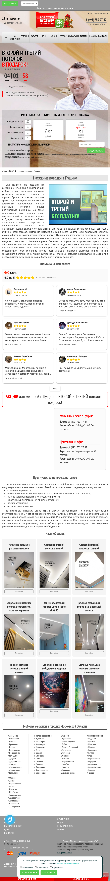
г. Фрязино (12, 777)
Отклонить (49, 872)
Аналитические (42, 867)
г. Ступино (91, 770)
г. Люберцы (65, 752)
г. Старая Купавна (94, 767)
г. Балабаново (13, 738)
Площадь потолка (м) (15, 121)
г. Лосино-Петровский (69, 747)
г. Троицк (90, 772)
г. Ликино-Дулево (68, 741)
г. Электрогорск (14, 797)
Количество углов (16, 127)
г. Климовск (39, 755)
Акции (54, 36)
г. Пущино (91, 747)
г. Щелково (12, 789)
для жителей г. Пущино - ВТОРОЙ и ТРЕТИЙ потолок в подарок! (55, 399)
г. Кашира (38, 752)
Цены (44, 36)
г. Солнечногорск (94, 764)
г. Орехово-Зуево (68, 772)
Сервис (63, 36)
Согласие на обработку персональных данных (76, 849)
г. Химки (11, 780)
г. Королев (38, 764)
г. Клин (37, 758)
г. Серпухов (91, 761)
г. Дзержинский (14, 761)
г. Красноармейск (41, 770)
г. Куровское (66, 738)
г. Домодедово (14, 770)
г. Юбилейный (13, 803)
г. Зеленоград (39, 744)
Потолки (25, 36)
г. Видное (11, 747)
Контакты (103, 36)
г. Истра (37, 750)
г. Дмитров (12, 764)
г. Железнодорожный (43, 735)
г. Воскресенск (14, 752)
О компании (15, 37)
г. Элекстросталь (14, 794)
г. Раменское (92, 750)
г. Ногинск (65, 767)
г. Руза (89, 755)
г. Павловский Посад (95, 735)
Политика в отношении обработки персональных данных (80, 843)
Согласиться (29, 872)
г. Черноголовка (14, 783)
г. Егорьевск (12, 772)
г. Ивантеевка (39, 747)
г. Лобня (64, 744)
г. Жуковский (39, 738)
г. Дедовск (12, 758)
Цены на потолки (65, 825)
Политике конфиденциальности (68, 863)
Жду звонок (96, 151)
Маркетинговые (57, 867)
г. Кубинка (65, 735)
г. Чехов (11, 786)
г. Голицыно (12, 755)
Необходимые (27, 867)
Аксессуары (73, 36)
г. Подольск (91, 738)
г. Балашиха (12, 741)
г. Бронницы (13, 744)
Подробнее (19, 591)
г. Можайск (65, 755)
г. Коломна (38, 761)
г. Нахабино (65, 764)
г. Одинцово (65, 770)
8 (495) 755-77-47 (96, 20)
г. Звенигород (39, 741)
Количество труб (17, 138)
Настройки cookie (64, 852)
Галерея (83, 36)
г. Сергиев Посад (93, 758)
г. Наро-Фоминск (67, 761)
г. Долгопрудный (14, 767)
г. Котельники (39, 767)
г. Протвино (91, 741)
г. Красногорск (40, 772)
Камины (93, 36)
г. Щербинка (13, 792)
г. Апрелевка (13, 735)
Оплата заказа (10, 3)
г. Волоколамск (14, 750)
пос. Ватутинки (14, 806)
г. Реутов (90, 752)
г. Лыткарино (66, 750)
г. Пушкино (91, 744)
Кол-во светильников (15, 132)
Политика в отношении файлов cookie (72, 846)
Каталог (34, 36)
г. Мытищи (65, 758)
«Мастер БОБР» (8, 171)
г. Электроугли (13, 800)
